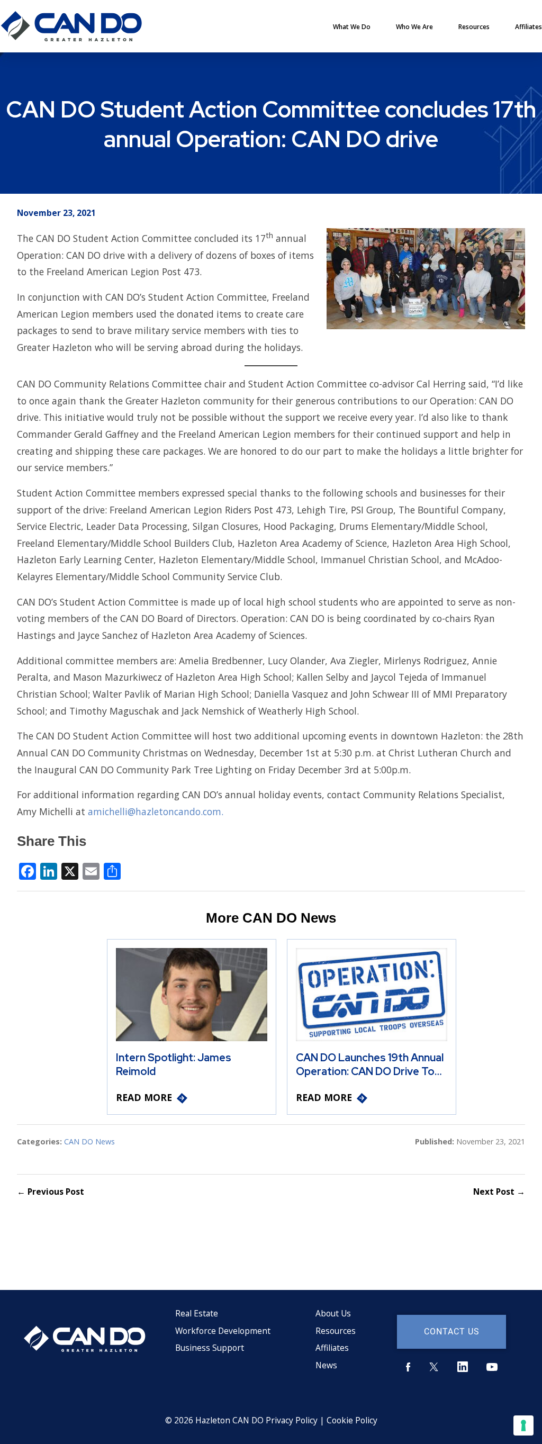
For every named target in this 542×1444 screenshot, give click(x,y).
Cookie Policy (352, 1420)
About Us (333, 1313)
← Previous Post (50, 1191)
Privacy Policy (292, 1420)
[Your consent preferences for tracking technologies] (523, 1425)
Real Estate (196, 1313)
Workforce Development (222, 1331)
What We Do (352, 26)
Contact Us (452, 1331)
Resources (474, 26)
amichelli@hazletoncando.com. (155, 811)
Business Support (209, 1347)
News (326, 1365)
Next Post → (499, 1191)
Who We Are (414, 26)
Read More (144, 1097)
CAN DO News (89, 1141)
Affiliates (528, 26)
